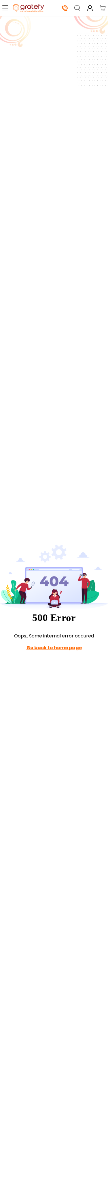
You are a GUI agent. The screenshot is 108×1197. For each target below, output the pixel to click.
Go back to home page (54, 647)
